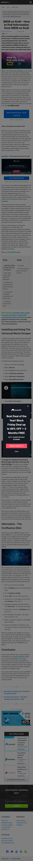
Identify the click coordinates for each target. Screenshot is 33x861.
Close (16, 451)
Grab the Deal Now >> (16, 446)
